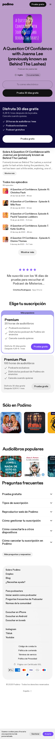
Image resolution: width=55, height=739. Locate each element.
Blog (8, 578)
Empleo (9, 573)
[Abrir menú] (50, 4)
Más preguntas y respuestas (17, 554)
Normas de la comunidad (18, 603)
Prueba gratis (38, 4)
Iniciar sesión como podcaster (21, 595)
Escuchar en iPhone (16, 612)
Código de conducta (27, 646)
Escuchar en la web (16, 620)
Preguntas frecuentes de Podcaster (24, 599)
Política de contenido (27, 650)
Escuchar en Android (16, 616)
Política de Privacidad (27, 658)
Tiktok (9, 633)
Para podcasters (14, 591)
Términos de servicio (28, 654)
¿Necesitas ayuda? (15, 582)
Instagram (11, 629)
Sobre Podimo (13, 569)
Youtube (10, 637)
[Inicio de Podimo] (8, 4)
